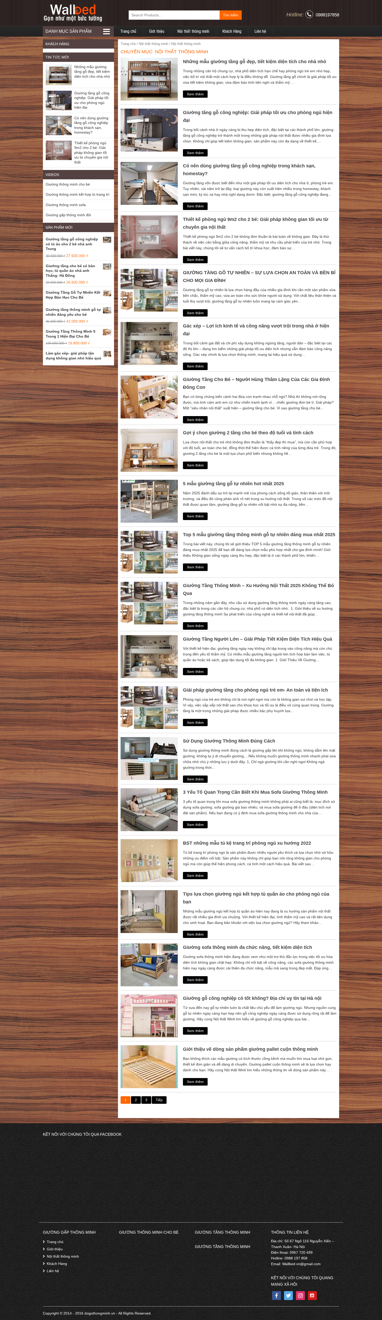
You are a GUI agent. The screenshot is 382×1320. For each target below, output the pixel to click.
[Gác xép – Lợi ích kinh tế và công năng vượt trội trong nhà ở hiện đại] (149, 343)
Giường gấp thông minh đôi (68, 215)
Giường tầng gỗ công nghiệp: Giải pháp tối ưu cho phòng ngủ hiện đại (257, 116)
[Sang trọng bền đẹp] (73, 13)
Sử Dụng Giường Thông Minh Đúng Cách (229, 741)
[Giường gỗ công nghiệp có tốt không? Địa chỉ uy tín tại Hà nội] (149, 1015)
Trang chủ (128, 31)
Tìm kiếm (230, 15)
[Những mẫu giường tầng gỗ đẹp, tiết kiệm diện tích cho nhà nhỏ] (149, 79)
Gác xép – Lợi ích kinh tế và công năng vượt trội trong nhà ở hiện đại (256, 329)
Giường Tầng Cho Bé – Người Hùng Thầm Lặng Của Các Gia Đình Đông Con (256, 383)
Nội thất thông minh (193, 31)
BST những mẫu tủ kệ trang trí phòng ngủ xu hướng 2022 (247, 843)
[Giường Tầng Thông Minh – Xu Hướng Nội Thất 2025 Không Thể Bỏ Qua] (149, 603)
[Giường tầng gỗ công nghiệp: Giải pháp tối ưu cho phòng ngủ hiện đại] (149, 130)
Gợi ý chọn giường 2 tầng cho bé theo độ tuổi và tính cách (248, 432)
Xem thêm (195, 94)
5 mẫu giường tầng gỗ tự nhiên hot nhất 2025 (233, 483)
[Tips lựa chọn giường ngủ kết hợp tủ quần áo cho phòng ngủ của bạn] (149, 911)
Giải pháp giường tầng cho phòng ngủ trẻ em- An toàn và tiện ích (255, 690)
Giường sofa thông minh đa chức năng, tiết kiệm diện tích (247, 947)
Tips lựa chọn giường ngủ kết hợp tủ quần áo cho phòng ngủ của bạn (256, 897)
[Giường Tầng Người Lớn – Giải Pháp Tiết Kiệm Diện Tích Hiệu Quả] (149, 656)
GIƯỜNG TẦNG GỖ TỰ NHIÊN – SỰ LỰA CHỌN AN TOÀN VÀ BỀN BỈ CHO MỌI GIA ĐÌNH (259, 276)
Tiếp (159, 1100)
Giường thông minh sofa (66, 205)
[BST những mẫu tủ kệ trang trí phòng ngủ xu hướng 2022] (149, 860)
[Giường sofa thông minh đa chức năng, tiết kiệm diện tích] (149, 964)
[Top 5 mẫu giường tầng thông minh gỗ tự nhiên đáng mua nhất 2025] (149, 552)
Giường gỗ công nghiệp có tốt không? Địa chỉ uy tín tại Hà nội (252, 998)
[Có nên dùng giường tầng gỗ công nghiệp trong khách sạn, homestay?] (149, 183)
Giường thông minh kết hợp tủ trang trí (77, 194)
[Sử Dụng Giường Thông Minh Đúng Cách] (149, 758)
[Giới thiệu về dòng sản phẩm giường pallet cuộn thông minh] (149, 1066)
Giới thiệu (156, 31)
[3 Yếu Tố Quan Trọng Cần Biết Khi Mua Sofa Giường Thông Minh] (149, 809)
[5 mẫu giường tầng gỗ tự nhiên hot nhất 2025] (149, 501)
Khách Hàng (231, 31)
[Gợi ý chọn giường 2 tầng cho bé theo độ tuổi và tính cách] (149, 450)
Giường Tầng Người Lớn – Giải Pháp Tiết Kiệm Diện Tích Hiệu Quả (257, 639)
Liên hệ (260, 31)
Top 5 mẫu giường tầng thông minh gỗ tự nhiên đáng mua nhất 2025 (259, 534)
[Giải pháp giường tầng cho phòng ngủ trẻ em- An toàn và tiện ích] (149, 707)
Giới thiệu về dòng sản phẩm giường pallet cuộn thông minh (250, 1049)
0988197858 (327, 14)
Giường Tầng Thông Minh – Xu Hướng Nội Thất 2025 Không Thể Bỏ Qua (258, 589)
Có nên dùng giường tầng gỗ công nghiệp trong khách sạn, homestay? (249, 169)
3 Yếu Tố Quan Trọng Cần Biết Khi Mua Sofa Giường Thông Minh (255, 792)
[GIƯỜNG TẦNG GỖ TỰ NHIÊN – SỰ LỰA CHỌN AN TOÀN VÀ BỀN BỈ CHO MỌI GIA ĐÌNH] (149, 290)
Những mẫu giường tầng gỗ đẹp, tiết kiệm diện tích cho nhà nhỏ (254, 61)
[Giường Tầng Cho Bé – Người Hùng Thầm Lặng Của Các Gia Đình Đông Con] (149, 397)
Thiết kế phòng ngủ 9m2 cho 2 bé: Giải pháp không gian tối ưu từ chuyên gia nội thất (255, 223)
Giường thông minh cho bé (68, 184)
